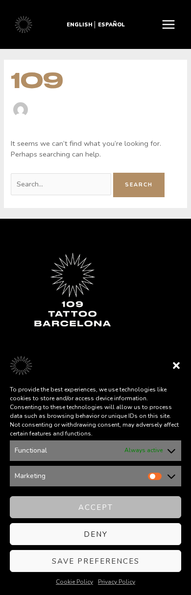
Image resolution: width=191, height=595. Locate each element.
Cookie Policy (74, 582)
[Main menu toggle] (168, 24)
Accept (95, 507)
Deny (96, 534)
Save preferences (96, 561)
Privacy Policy (116, 582)
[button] (176, 365)
